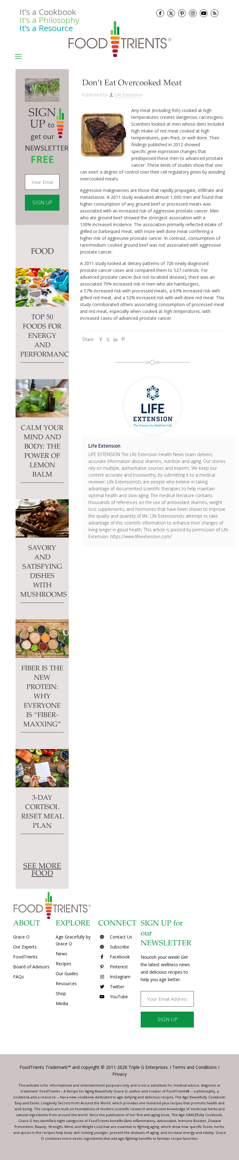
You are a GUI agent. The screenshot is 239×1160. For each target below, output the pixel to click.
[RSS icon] (214, 13)
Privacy (119, 1074)
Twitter (116, 987)
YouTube (118, 996)
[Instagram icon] (193, 13)
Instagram (119, 977)
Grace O (21, 937)
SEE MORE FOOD (42, 870)
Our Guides (67, 973)
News (61, 954)
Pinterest (118, 967)
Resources (66, 983)
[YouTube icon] (204, 13)
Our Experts (25, 947)
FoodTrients (25, 957)
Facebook (119, 957)
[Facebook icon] (160, 13)
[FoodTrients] (119, 39)
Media (62, 1003)
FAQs (18, 977)
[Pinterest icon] (182, 13)
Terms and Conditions (194, 1067)
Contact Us (120, 937)
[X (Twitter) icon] (171, 13)
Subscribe (119, 947)
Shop (61, 993)
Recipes (63, 964)
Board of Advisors (31, 967)
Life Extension (128, 95)
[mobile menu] (18, 56)
